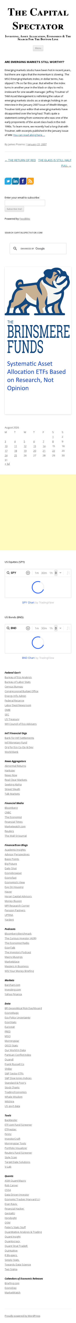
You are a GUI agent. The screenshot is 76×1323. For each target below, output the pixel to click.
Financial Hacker (15, 1208)
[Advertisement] (38, 512)
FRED (8, 1031)
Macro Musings (14, 957)
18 (15, 451)
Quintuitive (11, 1250)
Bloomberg (11, 807)
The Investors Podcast (18, 952)
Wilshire (9, 1101)
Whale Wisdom (13, 1096)
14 (44, 446)
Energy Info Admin (15, 696)
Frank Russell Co (14, 1064)
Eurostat (10, 1027)
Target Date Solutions (17, 1162)
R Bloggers (11, 1255)
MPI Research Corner (17, 905)
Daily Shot (11, 868)
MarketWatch (12, 1292)
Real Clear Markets (16, 780)
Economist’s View (15, 882)
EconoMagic (12, 1013)
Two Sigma (11, 1269)
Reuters (9, 831)
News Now (11, 775)
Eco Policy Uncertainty (17, 1017)
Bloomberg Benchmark (18, 933)
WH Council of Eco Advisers (21, 724)
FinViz (8, 1134)
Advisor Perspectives (17, 854)
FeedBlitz (24, 218)
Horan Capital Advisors (18, 896)
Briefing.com (12, 1283)
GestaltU (10, 1213)
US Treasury (12, 719)
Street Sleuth (12, 789)
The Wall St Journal (16, 835)
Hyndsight (11, 1218)
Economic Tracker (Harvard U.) (22, 1199)
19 (25, 451)
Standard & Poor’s (15, 1083)
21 (44, 451)
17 (6, 451)
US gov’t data (12, 1106)
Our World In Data (15, 1050)
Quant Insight (12, 1236)
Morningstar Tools (15, 1143)
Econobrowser (13, 873)
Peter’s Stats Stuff (15, 1227)
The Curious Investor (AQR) (20, 938)
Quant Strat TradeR (16, 1246)
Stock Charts (12, 1087)
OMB (7, 710)
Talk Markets (12, 794)
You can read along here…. (29, 135)
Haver (8, 891)
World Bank (11, 752)
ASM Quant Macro (15, 1180)
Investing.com (13, 989)
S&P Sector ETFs (14, 1073)
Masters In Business (17, 966)
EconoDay (11, 1288)
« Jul (7, 464)
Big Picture (11, 863)
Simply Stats (12, 1260)
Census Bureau (14, 686)
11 (15, 446)
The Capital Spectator (38, 18)
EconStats (10, 1022)
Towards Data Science (18, 1264)
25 (15, 455)
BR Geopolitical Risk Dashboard (23, 1008)
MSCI (8, 1036)
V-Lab (8, 1166)
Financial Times (14, 821)
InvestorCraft (12, 1138)
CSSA (8, 1190)
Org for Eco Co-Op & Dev (19, 747)
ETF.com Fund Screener (18, 1124)
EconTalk (10, 947)
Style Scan (11, 1157)
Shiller (8, 1069)
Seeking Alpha (13, 784)
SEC (7, 714)
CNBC (8, 812)
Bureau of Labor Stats (18, 682)
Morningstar (12, 1041)
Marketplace (12, 961)
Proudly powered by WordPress (22, 1316)
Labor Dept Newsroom (18, 705)
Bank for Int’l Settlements (19, 738)
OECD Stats (11, 1045)
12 (25, 446)
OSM (7, 1222)
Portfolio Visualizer (16, 1148)
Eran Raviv (11, 1204)
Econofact (10, 877)
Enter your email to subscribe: (22, 197)
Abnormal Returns (15, 766)
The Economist (13, 817)
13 (34, 446)
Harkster (10, 770)
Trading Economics (16, 1092)
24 (6, 455)
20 (34, 451)
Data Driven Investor (17, 1194)
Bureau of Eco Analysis (18, 677)
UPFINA (9, 915)
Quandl (9, 1059)
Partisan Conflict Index (18, 1055)
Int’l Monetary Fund (16, 742)
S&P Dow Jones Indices (18, 1078)
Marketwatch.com (15, 826)
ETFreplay (11, 1129)
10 (6, 446)
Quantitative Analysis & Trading (23, 1232)
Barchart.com (12, 985)
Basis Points (12, 859)
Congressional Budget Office (21, 691)
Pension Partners (15, 910)
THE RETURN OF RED (20, 160)
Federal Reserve (14, 700)
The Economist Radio (17, 943)
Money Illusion (13, 901)
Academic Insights (15, 849)
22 (53, 451)
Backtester (11, 1120)
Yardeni (9, 919)
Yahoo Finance (13, 994)
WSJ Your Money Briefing (19, 971)
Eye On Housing (14, 887)
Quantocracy (12, 1241)
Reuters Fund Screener (18, 1152)
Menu (38, 48)
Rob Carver (11, 1185)
